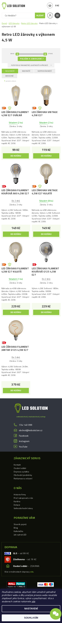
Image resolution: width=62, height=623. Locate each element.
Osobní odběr (20, 468)
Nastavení (31, 608)
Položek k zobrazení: (32, 59)
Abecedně (9, 76)
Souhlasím (31, 618)
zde (33, 601)
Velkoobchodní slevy (23, 508)
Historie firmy (20, 494)
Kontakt (17, 464)
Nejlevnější (10, 71)
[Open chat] (55, 613)
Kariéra (17, 501)
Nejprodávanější (45, 71)
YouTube (23, 446)
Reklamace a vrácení (23, 478)
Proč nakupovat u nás (23, 497)
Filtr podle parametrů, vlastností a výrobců (29, 65)
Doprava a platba (21, 471)
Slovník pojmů (20, 524)
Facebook (24, 435)
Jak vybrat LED (20, 534)
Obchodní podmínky (23, 475)
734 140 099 (25, 425)
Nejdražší (26, 71)
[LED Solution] (13, 5)
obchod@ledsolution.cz (31, 430)
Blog (16, 527)
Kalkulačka (18, 531)
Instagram (24, 441)
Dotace (17, 504)
